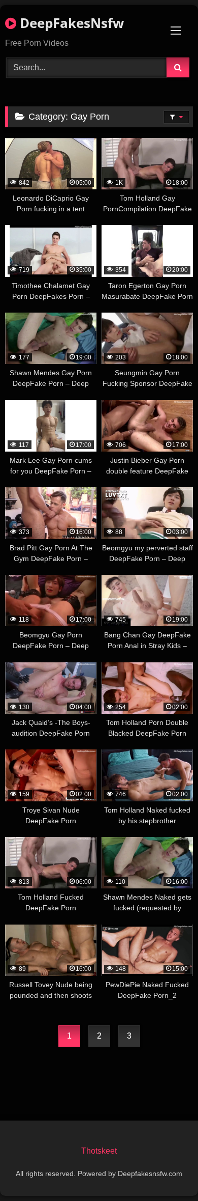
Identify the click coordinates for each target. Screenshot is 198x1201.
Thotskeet (99, 1151)
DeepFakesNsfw (70, 23)
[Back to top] (166, 1171)
